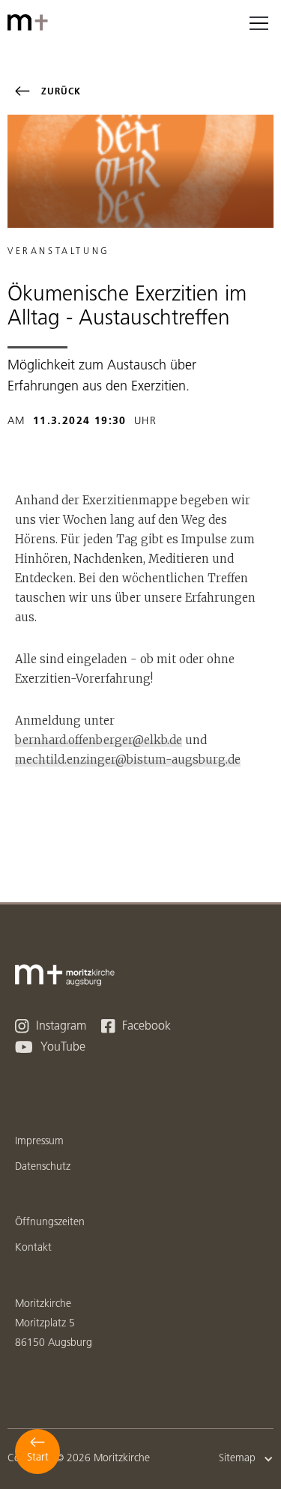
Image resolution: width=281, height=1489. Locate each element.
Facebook (136, 1026)
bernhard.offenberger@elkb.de (98, 740)
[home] (29, 22)
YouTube (50, 1047)
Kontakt (33, 1248)
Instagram (50, 1026)
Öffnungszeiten (50, 1222)
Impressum (39, 1141)
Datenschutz (42, 1167)
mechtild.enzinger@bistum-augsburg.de (128, 759)
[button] (259, 22)
